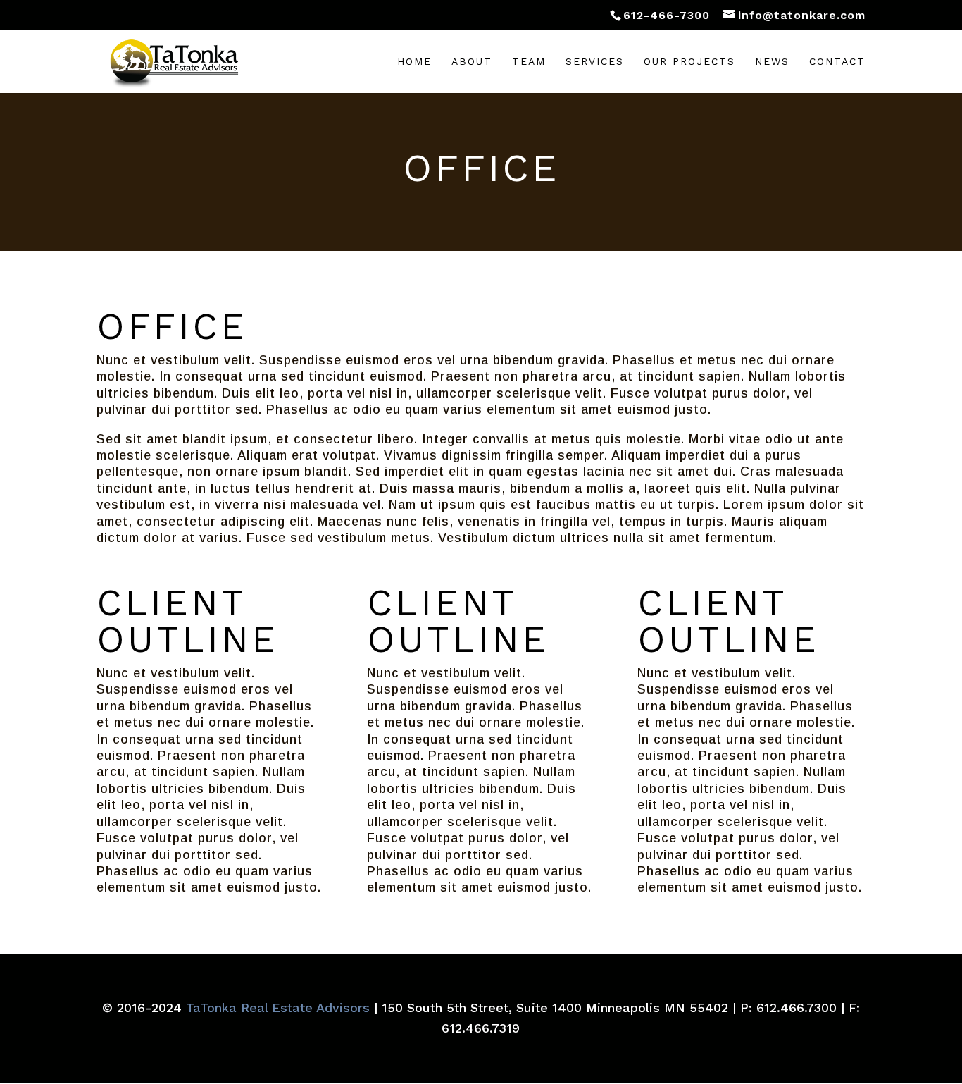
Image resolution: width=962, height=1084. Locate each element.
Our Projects (689, 61)
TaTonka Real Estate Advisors (278, 1007)
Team (529, 61)
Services (595, 61)
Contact (837, 61)
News (772, 61)
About (471, 61)
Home (414, 61)
